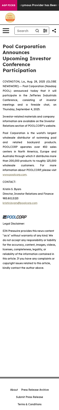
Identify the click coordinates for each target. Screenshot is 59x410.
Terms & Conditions (29, 404)
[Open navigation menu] (6, 30)
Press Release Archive (35, 389)
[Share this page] (54, 30)
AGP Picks (8, 5)
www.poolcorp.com (15, 174)
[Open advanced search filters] (45, 30)
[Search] (37, 30)
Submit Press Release (29, 397)
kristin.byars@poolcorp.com (20, 203)
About (14, 389)
